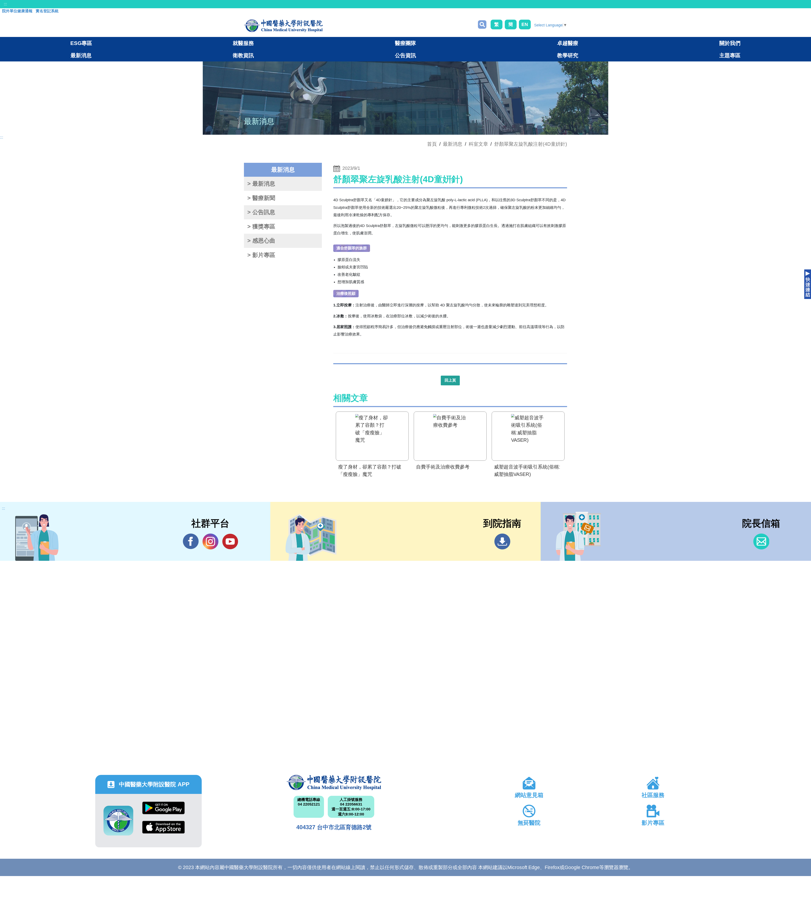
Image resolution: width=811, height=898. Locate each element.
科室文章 (478, 144)
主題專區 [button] (729, 55)
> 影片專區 (261, 255)
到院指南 (502, 541)
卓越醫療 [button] (567, 43)
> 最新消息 (261, 184)
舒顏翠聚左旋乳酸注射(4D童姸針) (530, 144)
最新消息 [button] (81, 55)
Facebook (191, 541)
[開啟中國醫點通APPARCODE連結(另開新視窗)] (118, 821)
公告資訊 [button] (405, 55)
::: (5, 4)
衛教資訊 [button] (243, 55)
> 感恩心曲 (261, 241)
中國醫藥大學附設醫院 (334, 782)
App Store (163, 830)
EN (524, 24)
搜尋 (482, 24)
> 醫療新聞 (261, 198)
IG (210, 541)
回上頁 (450, 380)
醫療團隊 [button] (405, 43)
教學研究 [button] (567, 55)
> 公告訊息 (261, 212)
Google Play (163, 811)
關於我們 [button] (729, 43)
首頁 (432, 144)
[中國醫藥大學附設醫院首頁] (283, 25)
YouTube (230, 541)
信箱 (761, 541)
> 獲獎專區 (261, 226)
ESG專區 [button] (81, 43)
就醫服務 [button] (243, 43)
